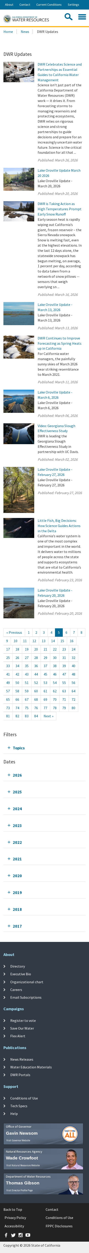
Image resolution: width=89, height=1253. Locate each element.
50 (17, 682)
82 (17, 716)
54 (55, 682)
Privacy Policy (15, 1217)
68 (36, 699)
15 (62, 641)
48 (73, 674)
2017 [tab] (17, 926)
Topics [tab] (19, 747)
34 (17, 666)
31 (64, 657)
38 (55, 666)
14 (53, 641)
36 (36, 666)
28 (36, 657)
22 (55, 649)
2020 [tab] (17, 875)
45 (45, 674)
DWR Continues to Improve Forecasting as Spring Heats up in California (59, 343)
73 (8, 708)
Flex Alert (17, 1036)
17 (8, 649)
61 (45, 691)
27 (27, 657)
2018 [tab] (17, 909)
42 (17, 674)
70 (55, 699)
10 (15, 641)
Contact (24, 4)
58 (17, 691)
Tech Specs (18, 1106)
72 (73, 699)
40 (73, 666)
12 (34, 641)
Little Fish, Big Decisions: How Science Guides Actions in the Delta (59, 525)
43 (27, 674)
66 (17, 699)
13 (43, 641)
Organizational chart (26, 981)
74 (17, 708)
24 (73, 649)
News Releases (21, 1059)
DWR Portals (20, 1074)
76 (36, 708)
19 (27, 649)
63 (64, 691)
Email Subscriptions (26, 997)
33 (8, 666)
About (9, 4)
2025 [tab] (17, 792)
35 (27, 666)
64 (73, 691)
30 (55, 657)
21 (45, 649)
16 (71, 641)
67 (27, 699)
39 (64, 666)
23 (64, 649)
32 (73, 657)
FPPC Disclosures (59, 1226)
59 (27, 691)
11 (25, 641)
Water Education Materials (31, 1067)
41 (8, 674)
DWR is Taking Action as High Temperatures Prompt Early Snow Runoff (59, 208)
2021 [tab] (17, 859)
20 (36, 649)
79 (64, 708)
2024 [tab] (17, 808)
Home (8, 31)
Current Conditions (49, 4)
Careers (16, 989)
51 (27, 682)
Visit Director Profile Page (19, 1190)
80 (73, 708)
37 (45, 666)
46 (55, 674)
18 (17, 649)
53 (45, 682)
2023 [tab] (17, 825)
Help (14, 1113)
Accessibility (14, 1226)
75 (27, 708)
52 (36, 682)
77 (45, 708)
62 (55, 691)
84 (36, 716)
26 (17, 657)
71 (64, 699)
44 (36, 674)
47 (64, 674)
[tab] (44, 748)
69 (45, 699)
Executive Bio (20, 974)
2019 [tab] (17, 892)
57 (8, 691)
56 (73, 682)
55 (64, 682)
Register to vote (23, 1020)
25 (8, 657)
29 (45, 657)
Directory (17, 966)
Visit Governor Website (18, 1140)
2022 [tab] (17, 842)
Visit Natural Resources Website (23, 1165)
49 (8, 682)
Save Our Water (22, 1028)
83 (27, 716)
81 (8, 716)
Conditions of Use (24, 1098)
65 (8, 699)
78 (55, 708)
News (25, 31)
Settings (73, 4)
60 (36, 691)
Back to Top (12, 1209)
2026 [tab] (17, 775)
